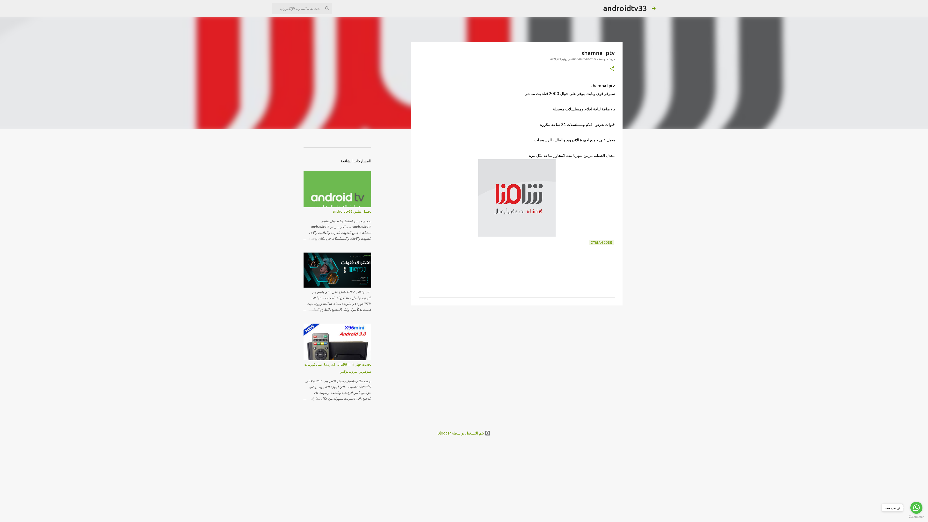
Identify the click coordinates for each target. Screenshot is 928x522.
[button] (612, 69)
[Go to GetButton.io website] (916, 517)
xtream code (601, 242)
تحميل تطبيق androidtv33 (352, 211)
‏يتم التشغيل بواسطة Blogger (461, 433)
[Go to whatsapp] (916, 508)
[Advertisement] (386, 208)
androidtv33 (625, 8)
